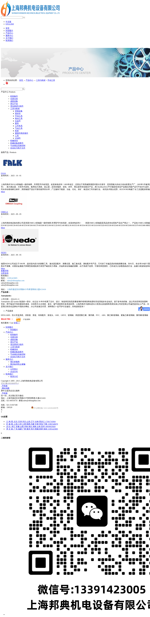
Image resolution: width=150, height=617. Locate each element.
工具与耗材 (40, 80)
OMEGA (4, 212)
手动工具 (51, 80)
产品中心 (29, 80)
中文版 (8, 22)
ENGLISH (10, 24)
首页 (7, 28)
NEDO (3, 253)
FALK (3, 173)
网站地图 (5, 388)
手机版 (4, 386)
